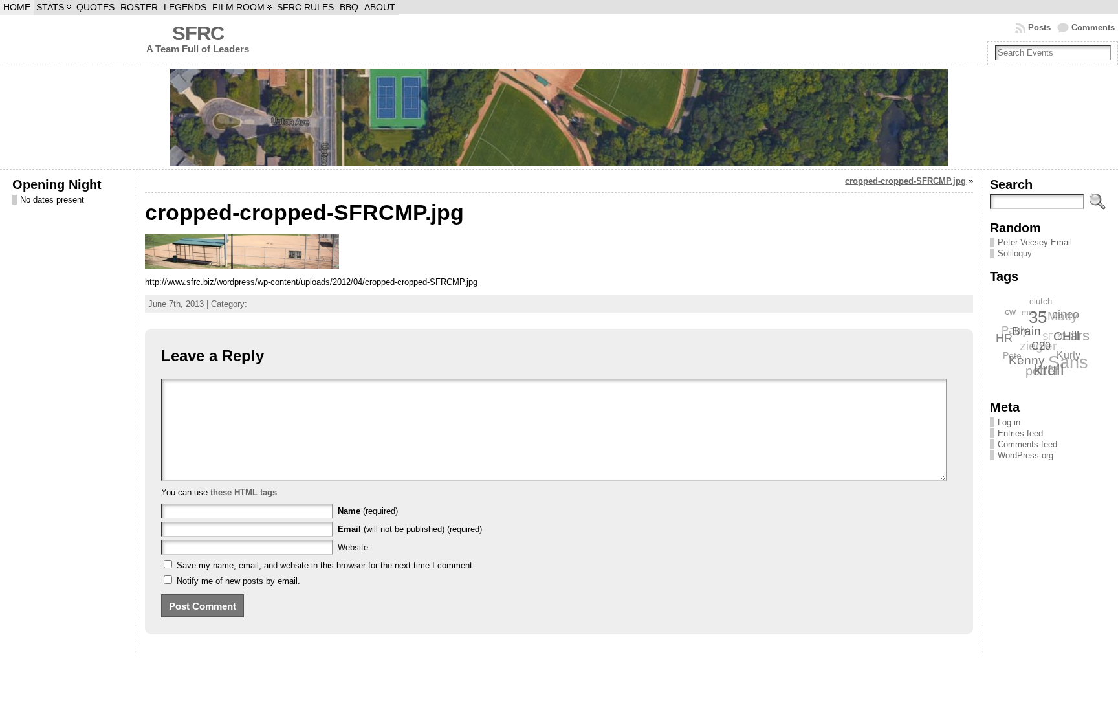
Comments (1093, 27)
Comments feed (1027, 444)
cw (1012, 310)
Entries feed (1020, 433)
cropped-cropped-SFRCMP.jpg (905, 181)
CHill (1066, 340)
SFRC (198, 33)
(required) (368, 511)
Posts (1039, 27)
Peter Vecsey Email (1035, 242)
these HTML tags (243, 492)
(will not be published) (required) (410, 529)
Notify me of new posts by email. (238, 581)
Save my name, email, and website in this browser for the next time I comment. (326, 565)
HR (1004, 335)
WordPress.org (1025, 455)
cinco (1066, 317)
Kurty (1067, 357)
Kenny (1025, 359)
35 (1038, 319)
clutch (1043, 301)
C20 (1039, 348)
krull (1046, 371)
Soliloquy (1015, 253)
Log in (1009, 422)
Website (353, 547)
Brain (1025, 332)
